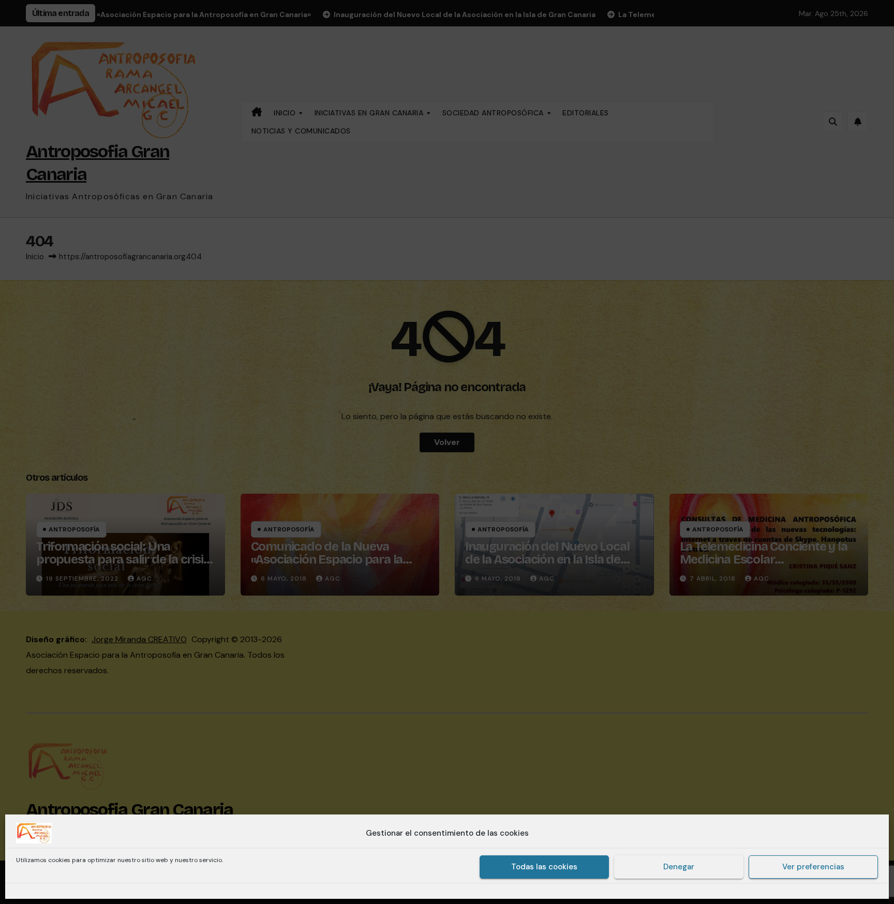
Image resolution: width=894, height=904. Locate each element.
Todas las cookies (544, 867)
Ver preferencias (813, 867)
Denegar (678, 867)
